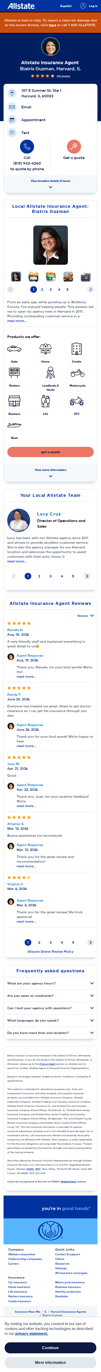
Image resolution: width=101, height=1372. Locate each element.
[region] (50, 1344)
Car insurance (17, 1282)
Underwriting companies (25, 1258)
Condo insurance (19, 1301)
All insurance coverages (71, 1272)
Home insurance (19, 1286)
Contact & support (67, 1254)
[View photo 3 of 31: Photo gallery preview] (51, 277)
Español (65, 5)
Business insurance (68, 1286)
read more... (17, 321)
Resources (62, 1263)
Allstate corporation (21, 1254)
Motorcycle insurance (70, 1282)
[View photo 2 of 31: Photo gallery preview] (33, 277)
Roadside (61, 1296)
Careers (13, 1263)
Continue (50, 1348)
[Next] (90, 289)
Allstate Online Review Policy (50, 951)
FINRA (30, 1168)
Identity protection (68, 1291)
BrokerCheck (68, 1181)
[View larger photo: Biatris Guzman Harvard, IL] (50, 245)
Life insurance (17, 1291)
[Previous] (10, 289)
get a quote (50, 452)
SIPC (38, 1168)
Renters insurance (20, 1296)
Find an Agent (47, 1063)
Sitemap (61, 1268)
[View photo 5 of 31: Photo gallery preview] (85, 277)
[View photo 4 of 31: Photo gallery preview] (68, 277)
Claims (59, 1258)
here (52, 25)
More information (50, 1363)
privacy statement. (31, 1334)
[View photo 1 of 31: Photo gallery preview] (16, 277)
